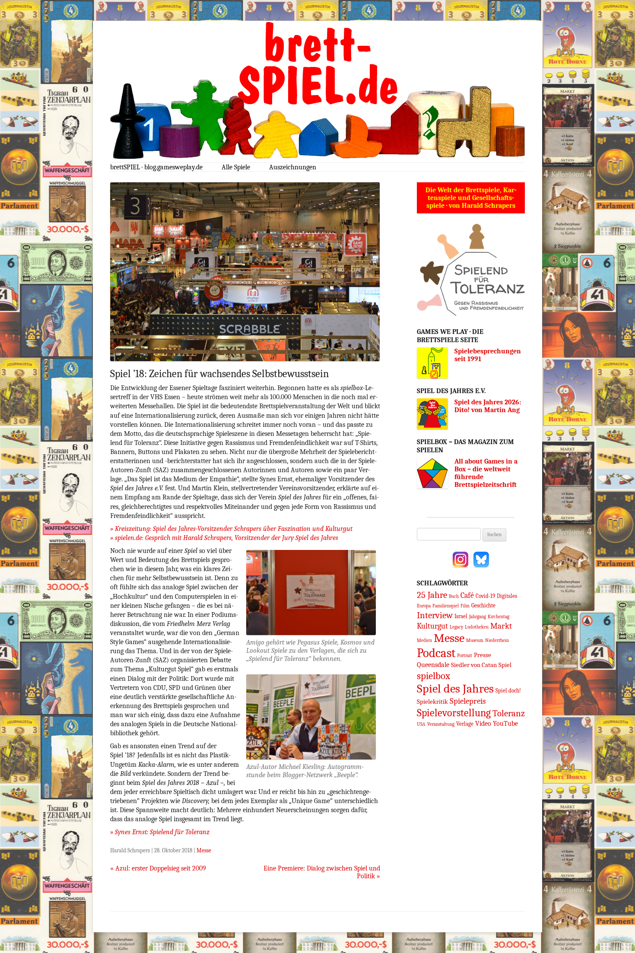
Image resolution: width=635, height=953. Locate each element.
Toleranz (508, 713)
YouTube (505, 723)
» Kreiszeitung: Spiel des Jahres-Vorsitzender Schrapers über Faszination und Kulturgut (231, 529)
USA (421, 724)
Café (467, 595)
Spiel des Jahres (455, 689)
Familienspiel (445, 606)
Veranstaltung (440, 724)
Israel (460, 616)
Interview (435, 615)
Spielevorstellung (454, 713)
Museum (474, 640)
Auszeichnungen (292, 167)
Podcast (436, 653)
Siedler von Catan (474, 665)
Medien (424, 640)
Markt (501, 626)
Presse (482, 655)
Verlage (464, 724)
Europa (424, 606)
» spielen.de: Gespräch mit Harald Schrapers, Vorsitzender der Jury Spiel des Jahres (224, 538)
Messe (204, 850)
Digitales (507, 596)
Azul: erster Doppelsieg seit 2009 (158, 868)
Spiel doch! (508, 690)
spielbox (433, 676)
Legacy (456, 627)
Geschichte (483, 605)
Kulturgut (432, 626)
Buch (454, 596)
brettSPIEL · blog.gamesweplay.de (156, 167)
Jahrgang (477, 616)
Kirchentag (498, 616)
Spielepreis (468, 701)
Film (465, 606)
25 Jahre (432, 595)
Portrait (464, 655)
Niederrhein (497, 640)
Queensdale (433, 665)
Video (483, 723)
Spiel (504, 665)
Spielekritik (432, 701)
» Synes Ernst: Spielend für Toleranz (160, 832)
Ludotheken (477, 627)
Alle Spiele (236, 167)
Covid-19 (485, 596)
